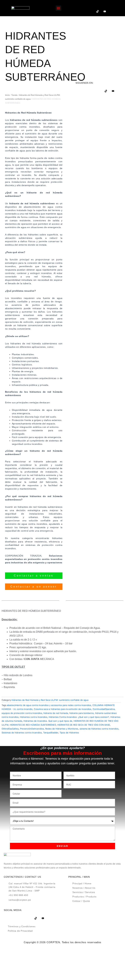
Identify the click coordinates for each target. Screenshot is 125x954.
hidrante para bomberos (81, 713)
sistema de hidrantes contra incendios (99, 728)
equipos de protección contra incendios (22, 713)
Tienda (14, 95)
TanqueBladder (50, 732)
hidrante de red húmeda (55, 713)
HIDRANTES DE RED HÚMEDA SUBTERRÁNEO (33, 724)
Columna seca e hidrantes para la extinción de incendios (62, 709)
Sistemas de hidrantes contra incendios (22, 732)
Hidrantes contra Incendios (33, 717)
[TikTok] (97, 11)
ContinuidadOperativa (104, 709)
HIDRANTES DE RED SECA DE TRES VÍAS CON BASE (83, 724)
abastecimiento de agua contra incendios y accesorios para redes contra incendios (49, 705)
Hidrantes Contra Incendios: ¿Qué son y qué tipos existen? (79, 717)
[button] (58, 8)
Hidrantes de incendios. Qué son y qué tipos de (47, 721)
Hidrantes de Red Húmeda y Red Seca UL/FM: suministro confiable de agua (50, 700)
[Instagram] (90, 11)
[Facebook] (90, 4)
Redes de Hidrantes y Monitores (61, 728)
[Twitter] (97, 4)
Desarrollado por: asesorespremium (62, 948)
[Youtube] (104, 11)
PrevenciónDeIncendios (32, 728)
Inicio (7, 95)
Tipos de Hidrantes (69, 732)
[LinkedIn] (104, 4)
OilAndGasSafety (10, 728)
